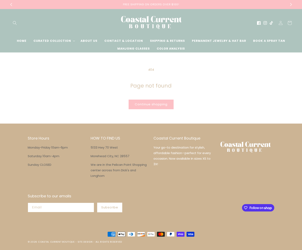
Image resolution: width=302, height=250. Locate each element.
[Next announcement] (290, 4)
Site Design (85, 241)
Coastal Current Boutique (56, 241)
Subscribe (109, 207)
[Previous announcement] (11, 4)
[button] (14, 22)
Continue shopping (151, 104)
